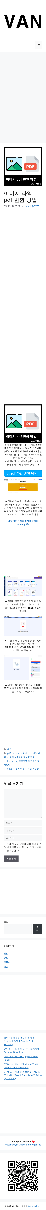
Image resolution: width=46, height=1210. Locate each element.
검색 (6, 922)
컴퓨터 (7, 962)
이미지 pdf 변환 (27, 757)
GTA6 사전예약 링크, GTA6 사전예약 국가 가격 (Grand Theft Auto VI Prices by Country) (23, 1075)
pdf (9, 753)
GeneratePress (35, 1206)
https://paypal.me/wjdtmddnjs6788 (23, 1144)
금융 (6, 966)
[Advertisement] (23, 74)
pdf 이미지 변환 (19, 753)
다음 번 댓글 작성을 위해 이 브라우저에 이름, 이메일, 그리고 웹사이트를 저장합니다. (24, 847)
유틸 (9, 749)
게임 (6, 953)
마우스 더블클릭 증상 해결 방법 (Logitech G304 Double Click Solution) (19, 1041)
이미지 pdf (12, 757)
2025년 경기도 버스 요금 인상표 (23, 769)
